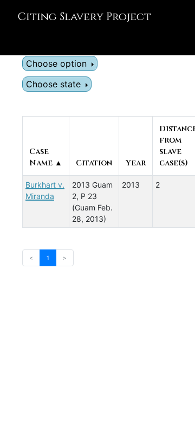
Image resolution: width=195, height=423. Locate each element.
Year (136, 163)
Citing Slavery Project (84, 16)
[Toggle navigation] (24, 40)
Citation (94, 163)
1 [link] (48, 257)
